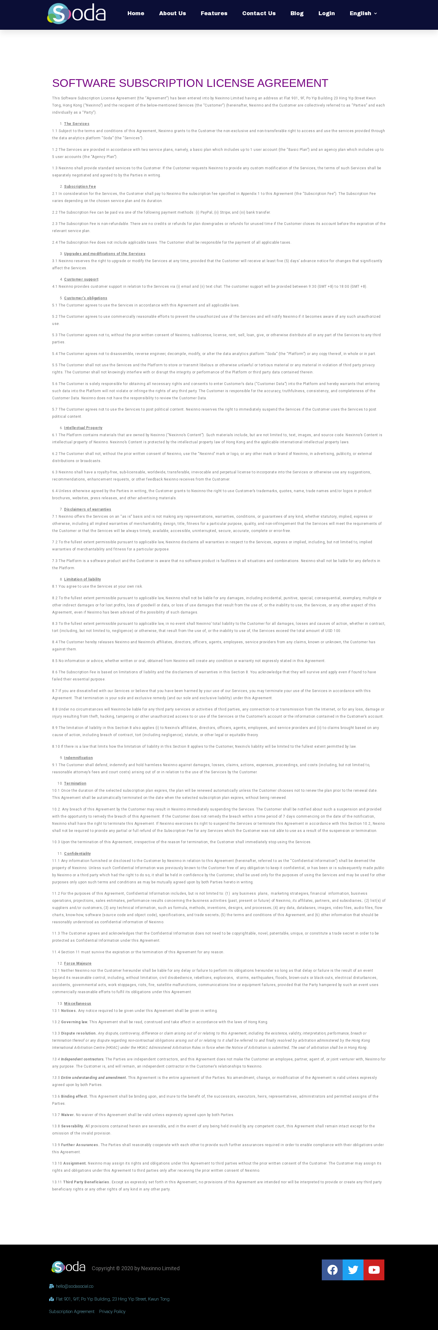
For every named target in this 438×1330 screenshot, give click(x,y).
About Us (172, 13)
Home (136, 13)
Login (327, 13)
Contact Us (259, 13)
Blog (297, 13)
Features (214, 13)
